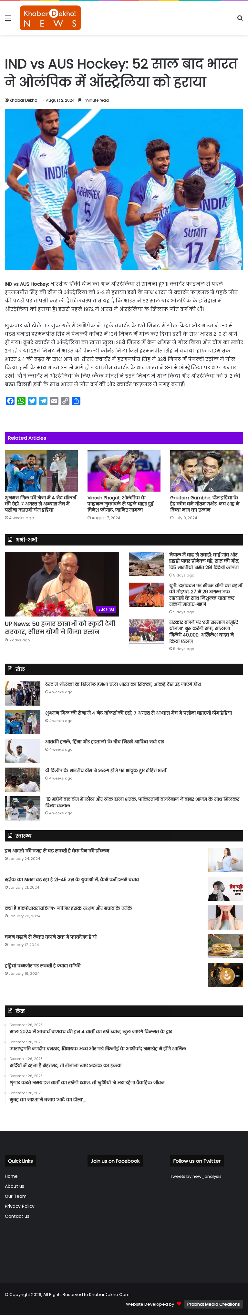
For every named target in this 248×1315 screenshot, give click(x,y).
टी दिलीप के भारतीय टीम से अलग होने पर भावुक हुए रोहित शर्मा (105, 770)
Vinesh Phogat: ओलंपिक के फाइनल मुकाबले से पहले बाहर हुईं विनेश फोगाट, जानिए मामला (120, 503)
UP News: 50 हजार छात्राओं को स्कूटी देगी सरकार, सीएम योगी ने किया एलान (60, 628)
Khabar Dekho (23, 100)
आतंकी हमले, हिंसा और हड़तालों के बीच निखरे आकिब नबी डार (104, 742)
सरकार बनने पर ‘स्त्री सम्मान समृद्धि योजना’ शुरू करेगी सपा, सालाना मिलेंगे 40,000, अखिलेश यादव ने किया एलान (203, 632)
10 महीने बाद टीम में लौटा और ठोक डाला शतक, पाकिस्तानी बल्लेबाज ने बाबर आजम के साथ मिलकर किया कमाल (142, 802)
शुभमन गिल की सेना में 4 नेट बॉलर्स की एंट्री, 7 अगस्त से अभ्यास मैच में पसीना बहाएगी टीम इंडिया (40, 503)
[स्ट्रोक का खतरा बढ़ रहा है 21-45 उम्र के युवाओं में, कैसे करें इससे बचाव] (225, 889)
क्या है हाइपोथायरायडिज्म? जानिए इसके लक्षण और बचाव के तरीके (68, 908)
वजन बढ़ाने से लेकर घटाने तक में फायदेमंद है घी (51, 937)
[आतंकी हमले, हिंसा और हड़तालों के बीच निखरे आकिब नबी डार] (22, 751)
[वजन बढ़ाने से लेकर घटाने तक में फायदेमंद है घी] (225, 946)
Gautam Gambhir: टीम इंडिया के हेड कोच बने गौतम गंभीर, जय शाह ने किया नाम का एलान (204, 503)
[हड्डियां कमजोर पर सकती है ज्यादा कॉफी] (225, 975)
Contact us (17, 1216)
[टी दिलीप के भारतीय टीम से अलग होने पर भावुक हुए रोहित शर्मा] (22, 780)
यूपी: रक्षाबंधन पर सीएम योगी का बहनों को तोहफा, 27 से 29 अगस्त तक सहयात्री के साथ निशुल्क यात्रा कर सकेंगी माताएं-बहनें (206, 595)
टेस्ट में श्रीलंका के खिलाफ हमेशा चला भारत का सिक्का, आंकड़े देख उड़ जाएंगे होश (123, 684)
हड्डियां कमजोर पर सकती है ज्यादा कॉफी (42, 966)
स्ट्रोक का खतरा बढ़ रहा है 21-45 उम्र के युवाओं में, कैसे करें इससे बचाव (72, 879)
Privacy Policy (20, 1206)
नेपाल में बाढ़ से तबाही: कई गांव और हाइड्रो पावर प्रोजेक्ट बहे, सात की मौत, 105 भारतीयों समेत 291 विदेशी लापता (204, 561)
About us (14, 1186)
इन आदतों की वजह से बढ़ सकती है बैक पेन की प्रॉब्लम (57, 851)
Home (11, 1176)
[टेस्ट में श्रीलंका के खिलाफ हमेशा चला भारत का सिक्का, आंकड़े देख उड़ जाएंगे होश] (22, 693)
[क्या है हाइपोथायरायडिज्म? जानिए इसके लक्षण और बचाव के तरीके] (225, 917)
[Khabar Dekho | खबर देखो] (50, 17)
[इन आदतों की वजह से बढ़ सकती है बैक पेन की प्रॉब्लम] (225, 860)
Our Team (15, 1196)
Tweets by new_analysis (196, 1176)
